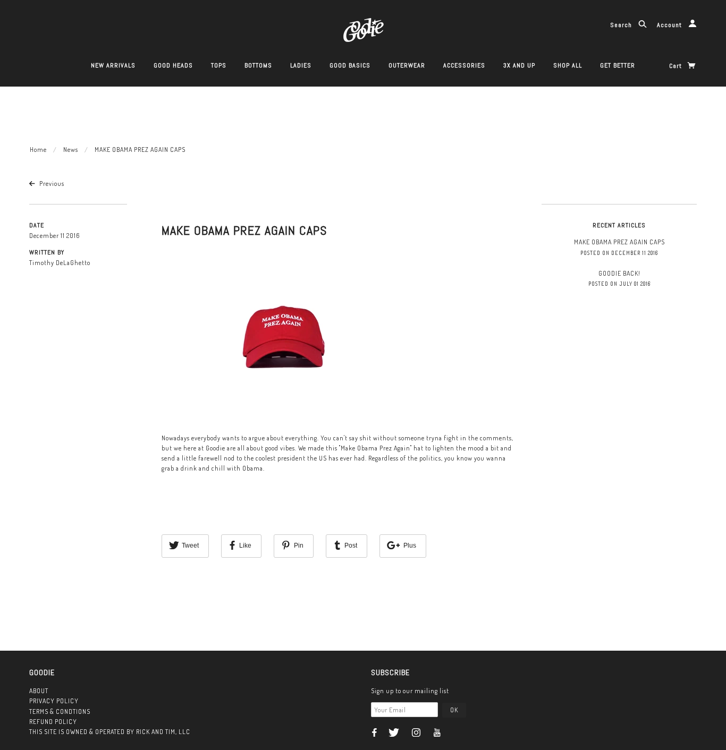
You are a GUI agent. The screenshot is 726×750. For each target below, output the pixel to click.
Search (622, 25)
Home (38, 150)
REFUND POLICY (53, 722)
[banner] (363, 29)
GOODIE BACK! (619, 273)
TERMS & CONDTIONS (59, 711)
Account (670, 25)
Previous (51, 184)
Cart (676, 66)
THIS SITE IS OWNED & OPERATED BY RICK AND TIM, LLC (109, 732)
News (70, 150)
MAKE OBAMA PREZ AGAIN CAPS (244, 230)
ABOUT (38, 691)
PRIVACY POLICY (54, 701)
